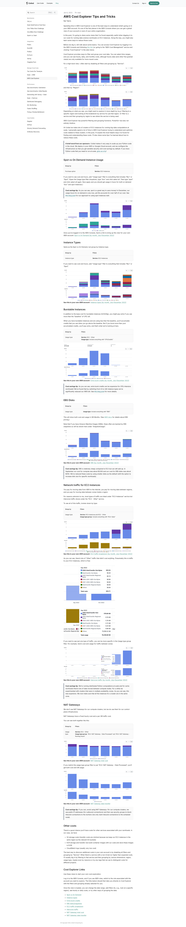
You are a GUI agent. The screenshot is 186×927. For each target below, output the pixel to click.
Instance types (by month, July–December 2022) (108, 302)
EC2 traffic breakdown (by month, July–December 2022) (111, 554)
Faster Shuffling (32, 108)
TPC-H (29, 21)
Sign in (144, 3)
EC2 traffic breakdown (75, 906)
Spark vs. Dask (32, 35)
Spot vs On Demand (74, 895)
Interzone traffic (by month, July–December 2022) (109, 680)
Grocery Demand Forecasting (36, 128)
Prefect (29, 51)
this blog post (70, 196)
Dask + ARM (31, 75)
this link (90, 47)
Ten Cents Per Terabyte (34, 71)
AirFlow (29, 125)
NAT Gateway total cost (99, 761)
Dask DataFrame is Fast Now (36, 25)
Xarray (29, 58)
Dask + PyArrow (32, 98)
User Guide (40, 3)
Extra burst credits (73, 901)
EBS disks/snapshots (74, 904)
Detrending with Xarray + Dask (37, 94)
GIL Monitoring (31, 105)
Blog (57, 3)
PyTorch (29, 55)
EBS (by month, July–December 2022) (105, 463)
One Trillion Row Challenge (35, 28)
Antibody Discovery (33, 132)
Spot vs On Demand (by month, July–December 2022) (94, 235)
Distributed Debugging (34, 101)
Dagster (29, 121)
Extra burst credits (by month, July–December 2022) (110, 381)
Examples (50, 3)
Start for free (154, 3)
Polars (29, 44)
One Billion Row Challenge (35, 32)
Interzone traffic (72, 909)
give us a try (101, 151)
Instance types (72, 898)
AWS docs (108, 417)
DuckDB (29, 48)
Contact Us (135, 3)
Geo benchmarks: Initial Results (37, 91)
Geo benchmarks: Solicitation (36, 87)
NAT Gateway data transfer (100, 804)
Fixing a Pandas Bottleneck (35, 112)
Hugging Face (31, 62)
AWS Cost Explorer (33, 78)
